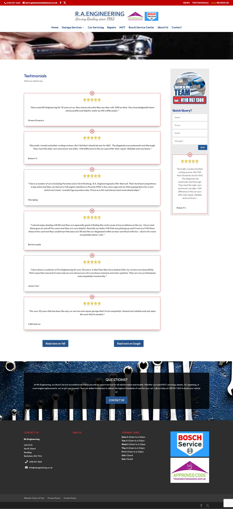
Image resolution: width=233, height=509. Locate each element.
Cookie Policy (70, 498)
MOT (122, 27)
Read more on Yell (55, 343)
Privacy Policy (54, 498)
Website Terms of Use (34, 498)
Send (202, 147)
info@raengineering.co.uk (41, 467)
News (186, 3)
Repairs (111, 27)
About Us (162, 27)
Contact (176, 27)
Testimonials (200, 3)
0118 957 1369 (35, 461)
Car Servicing (96, 27)
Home (54, 27)
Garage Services (72, 27)
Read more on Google (129, 343)
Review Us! (222, 3)
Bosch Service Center (141, 27)
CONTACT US (116, 400)
